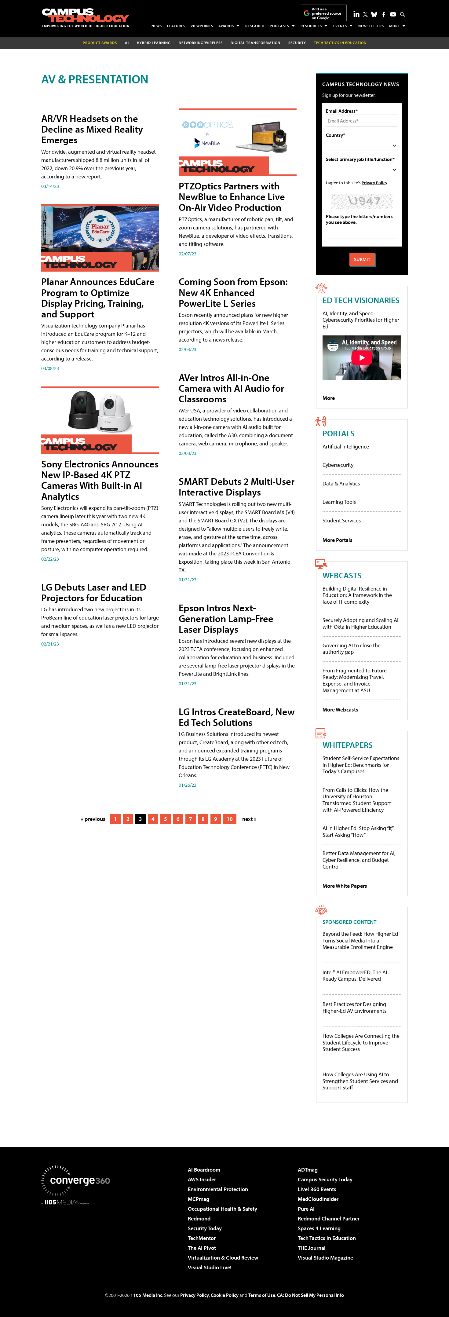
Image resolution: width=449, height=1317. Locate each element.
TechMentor (202, 1238)
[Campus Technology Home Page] (85, 17)
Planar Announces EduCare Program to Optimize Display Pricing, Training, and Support (98, 297)
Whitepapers (348, 744)
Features (176, 26)
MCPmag (198, 1198)
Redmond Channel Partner (329, 1218)
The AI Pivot (202, 1247)
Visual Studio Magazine (325, 1257)
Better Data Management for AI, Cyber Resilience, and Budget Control (359, 860)
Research (255, 26)
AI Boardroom (204, 1169)
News (156, 26)
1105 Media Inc (146, 1295)
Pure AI (306, 1208)
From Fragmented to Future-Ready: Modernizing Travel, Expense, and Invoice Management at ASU (356, 680)
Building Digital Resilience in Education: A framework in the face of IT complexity (357, 595)
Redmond (199, 1218)
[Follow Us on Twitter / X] (365, 14)
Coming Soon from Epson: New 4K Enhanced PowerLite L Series (233, 292)
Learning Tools (339, 501)
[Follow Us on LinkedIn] (356, 14)
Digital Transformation (255, 42)
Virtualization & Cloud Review (223, 1257)
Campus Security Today (325, 1179)
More (394, 26)
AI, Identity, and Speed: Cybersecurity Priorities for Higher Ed (361, 320)
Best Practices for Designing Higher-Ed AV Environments (354, 1007)
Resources (311, 26)
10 (230, 818)
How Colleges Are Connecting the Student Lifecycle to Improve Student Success (361, 1042)
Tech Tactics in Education (327, 1238)
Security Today (205, 1228)
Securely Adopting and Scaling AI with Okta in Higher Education (360, 623)
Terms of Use (261, 1295)
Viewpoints (202, 26)
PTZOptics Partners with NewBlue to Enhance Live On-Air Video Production (232, 196)
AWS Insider (202, 1179)
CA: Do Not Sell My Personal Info (310, 1295)
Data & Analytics (341, 483)
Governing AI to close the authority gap (352, 649)
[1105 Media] (78, 1236)
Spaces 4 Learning (319, 1228)
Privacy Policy (374, 182)
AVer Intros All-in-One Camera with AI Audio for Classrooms (231, 388)
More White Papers (345, 885)
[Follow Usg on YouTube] (393, 14)
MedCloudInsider (318, 1198)
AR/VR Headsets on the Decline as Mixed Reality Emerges (92, 129)
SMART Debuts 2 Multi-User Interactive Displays (236, 486)
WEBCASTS (342, 575)
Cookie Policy (225, 1295)
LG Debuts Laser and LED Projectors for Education (93, 592)
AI (127, 42)
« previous (93, 818)
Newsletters (371, 26)
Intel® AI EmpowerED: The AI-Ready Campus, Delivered (356, 975)
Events (340, 26)
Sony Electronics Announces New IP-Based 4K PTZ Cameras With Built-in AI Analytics (100, 480)
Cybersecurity (338, 464)
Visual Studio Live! (210, 1267)
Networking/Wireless (201, 42)
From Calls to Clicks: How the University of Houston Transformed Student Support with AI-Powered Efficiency (357, 799)
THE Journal (312, 1247)
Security (297, 42)
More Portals (337, 539)
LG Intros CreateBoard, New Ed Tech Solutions (237, 716)
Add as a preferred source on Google (326, 13)
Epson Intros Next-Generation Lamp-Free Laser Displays (226, 618)
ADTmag (308, 1169)
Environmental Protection (218, 1189)
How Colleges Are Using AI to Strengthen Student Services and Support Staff (360, 1081)
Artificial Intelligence (346, 446)
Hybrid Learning (154, 42)
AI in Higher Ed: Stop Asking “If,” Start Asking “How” (358, 831)
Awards (226, 26)
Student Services (342, 520)
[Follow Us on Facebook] (384, 14)
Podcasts (279, 26)
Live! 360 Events (317, 1189)
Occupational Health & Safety (222, 1208)
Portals (339, 433)
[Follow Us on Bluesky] (374, 14)
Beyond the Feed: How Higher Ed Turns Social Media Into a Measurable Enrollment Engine (360, 940)
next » (249, 818)
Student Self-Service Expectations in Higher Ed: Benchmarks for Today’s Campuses (361, 765)
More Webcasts (340, 709)
